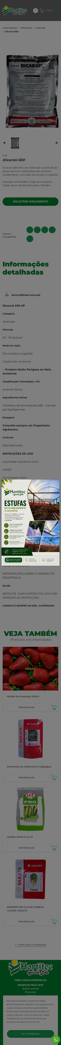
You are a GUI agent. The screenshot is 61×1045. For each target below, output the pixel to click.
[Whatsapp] (55, 1039)
